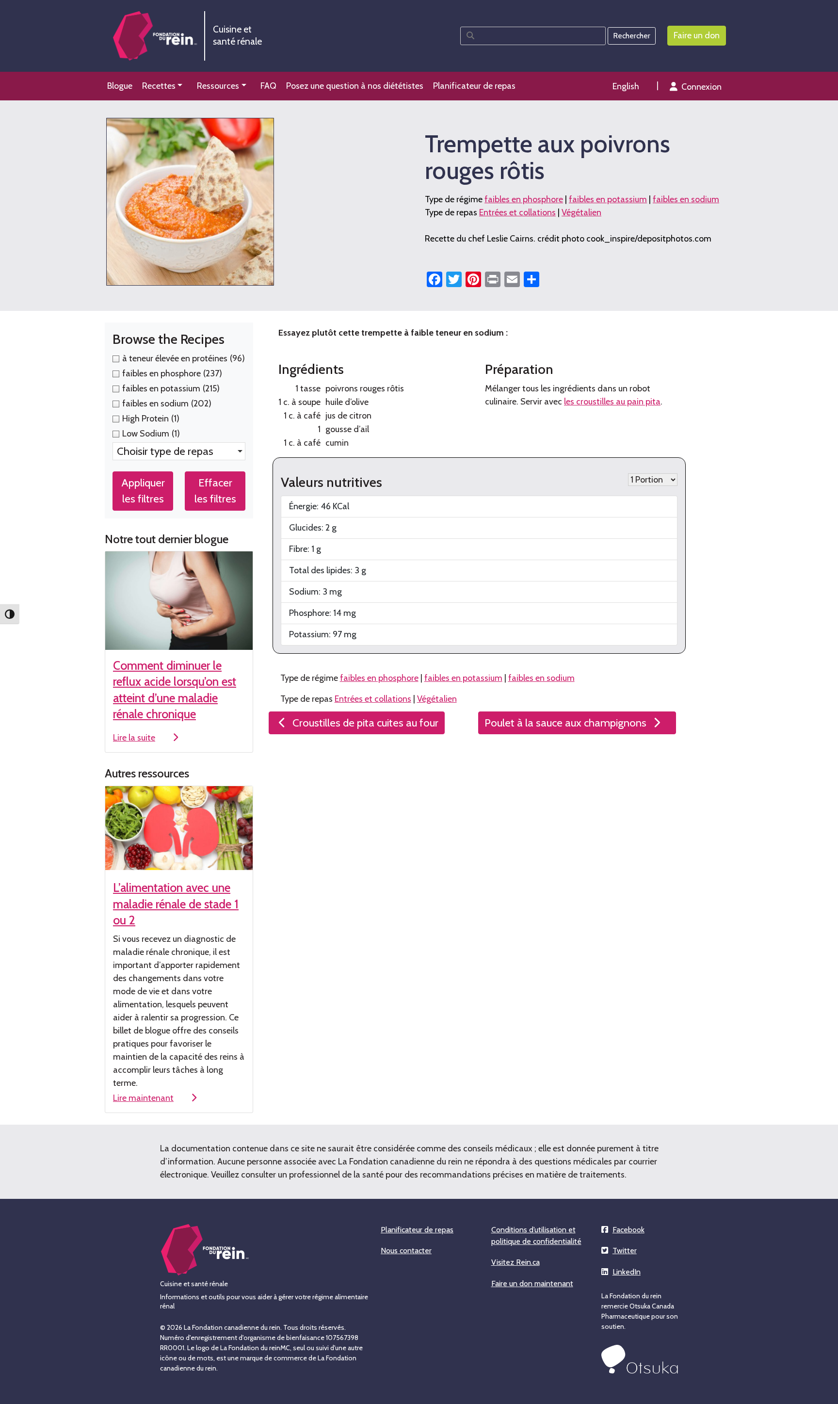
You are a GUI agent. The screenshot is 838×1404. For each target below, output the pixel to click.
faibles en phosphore (523, 199)
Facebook (628, 1229)
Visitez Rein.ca (515, 1262)
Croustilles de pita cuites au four (365, 722)
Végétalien (581, 212)
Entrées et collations (517, 212)
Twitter (624, 1250)
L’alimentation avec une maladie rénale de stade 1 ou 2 (176, 903)
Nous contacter (406, 1250)
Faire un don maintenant (532, 1283)
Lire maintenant (143, 1098)
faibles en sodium (686, 199)
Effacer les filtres (215, 491)
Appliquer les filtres (143, 491)
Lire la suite (134, 737)
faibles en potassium (608, 199)
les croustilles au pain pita (612, 401)
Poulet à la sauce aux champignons (565, 722)
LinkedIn (626, 1271)
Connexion (701, 86)
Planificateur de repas (417, 1229)
